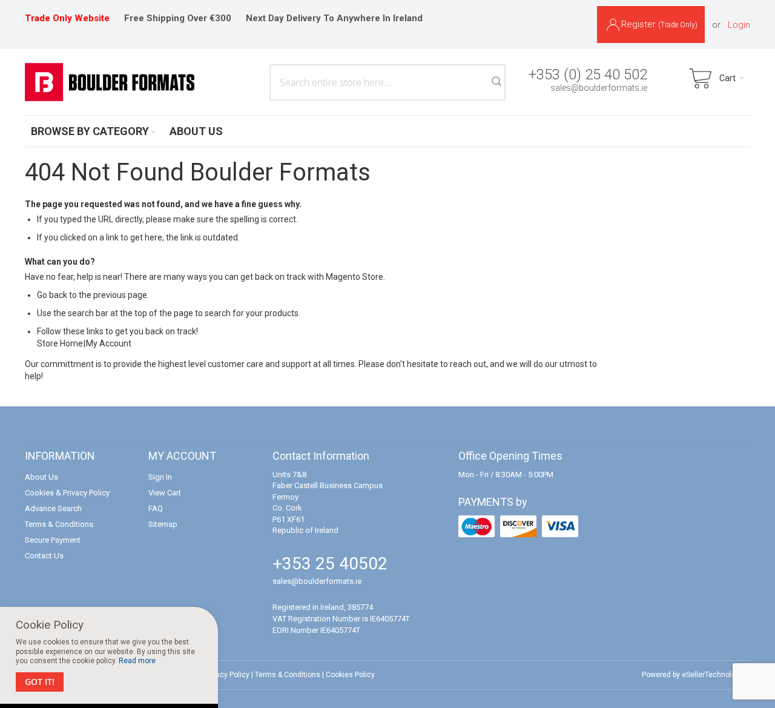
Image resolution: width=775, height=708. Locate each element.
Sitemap (162, 524)
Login (739, 24)
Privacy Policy (226, 674)
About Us (41, 476)
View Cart (164, 492)
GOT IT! (39, 681)
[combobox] (387, 82)
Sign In (160, 476)
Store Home (60, 343)
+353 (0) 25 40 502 (588, 74)
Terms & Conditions (59, 524)
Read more (137, 661)
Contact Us (44, 555)
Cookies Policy (350, 674)
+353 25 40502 (330, 564)
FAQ (155, 508)
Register (659, 24)
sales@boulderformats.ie (598, 88)
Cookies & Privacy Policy (67, 492)
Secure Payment (53, 539)
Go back (52, 295)
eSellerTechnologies (716, 674)
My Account (108, 343)
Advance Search (53, 508)
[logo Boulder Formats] (109, 82)
